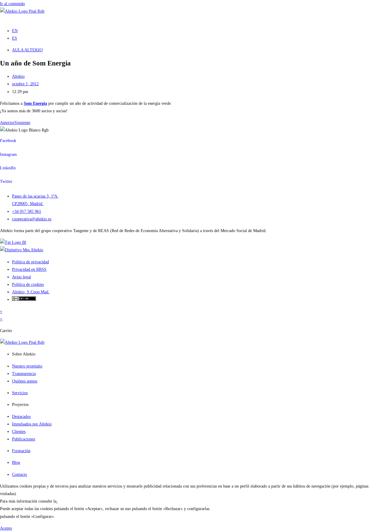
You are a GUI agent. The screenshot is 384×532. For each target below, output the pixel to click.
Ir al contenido (12, 4)
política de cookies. (74, 501)
